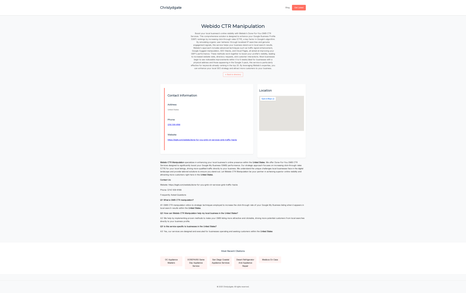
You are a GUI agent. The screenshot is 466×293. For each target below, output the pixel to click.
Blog (287, 7)
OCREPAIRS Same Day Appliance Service (195, 262)
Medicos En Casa (270, 259)
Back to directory (233, 74)
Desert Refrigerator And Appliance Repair (245, 262)
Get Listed (298, 7)
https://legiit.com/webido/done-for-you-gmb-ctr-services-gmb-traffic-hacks (202, 140)
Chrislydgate (171, 7)
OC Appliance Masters (171, 261)
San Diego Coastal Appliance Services (220, 261)
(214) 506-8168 (174, 124)
